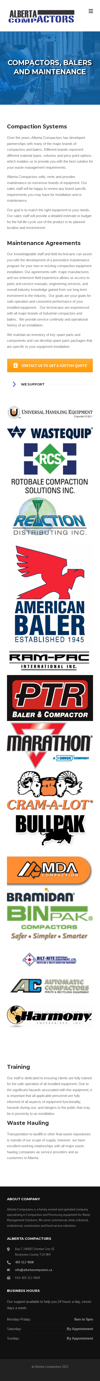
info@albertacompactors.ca (33, 1270)
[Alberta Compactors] (41, 16)
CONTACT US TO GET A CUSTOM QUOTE (54, 365)
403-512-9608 (24, 1262)
